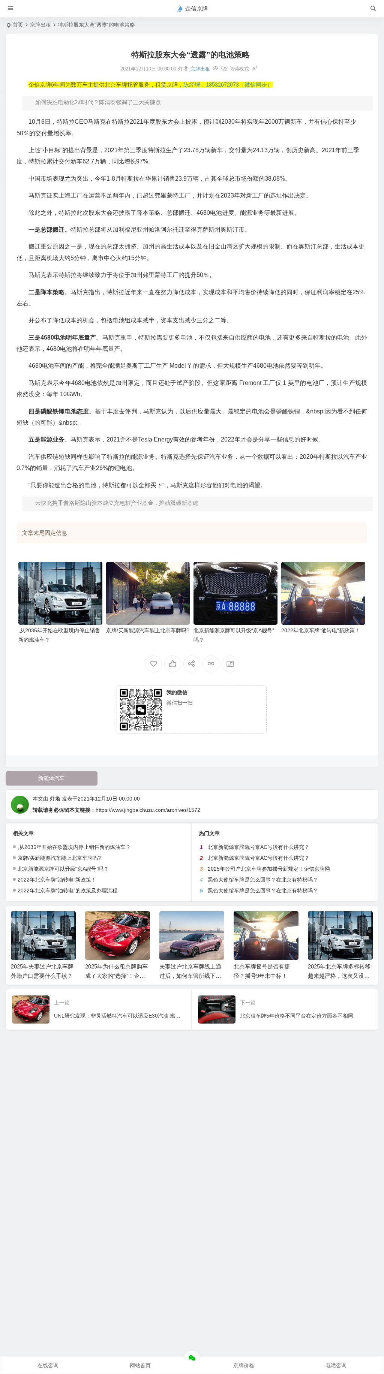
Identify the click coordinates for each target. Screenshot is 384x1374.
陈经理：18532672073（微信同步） (228, 85)
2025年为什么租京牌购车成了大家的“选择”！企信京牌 (42, 975)
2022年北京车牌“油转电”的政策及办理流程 (67, 891)
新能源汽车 (51, 778)
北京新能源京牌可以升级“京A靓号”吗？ (63, 869)
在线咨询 (48, 1365)
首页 (18, 25)
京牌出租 (40, 25)
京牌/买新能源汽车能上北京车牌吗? (147, 630)
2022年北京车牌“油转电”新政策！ (320, 630)
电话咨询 (336, 1365)
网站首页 (140, 1365)
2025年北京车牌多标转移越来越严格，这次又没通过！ (265, 975)
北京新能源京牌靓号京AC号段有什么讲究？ (258, 847)
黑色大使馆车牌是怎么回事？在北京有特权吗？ (263, 880)
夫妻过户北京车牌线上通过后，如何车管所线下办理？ (116, 975)
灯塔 (55, 799)
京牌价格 (243, 1365)
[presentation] (329, 923)
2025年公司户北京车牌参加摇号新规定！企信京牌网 (269, 869)
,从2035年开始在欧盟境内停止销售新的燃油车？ (74, 847)
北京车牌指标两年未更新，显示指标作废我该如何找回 (339, 975)
